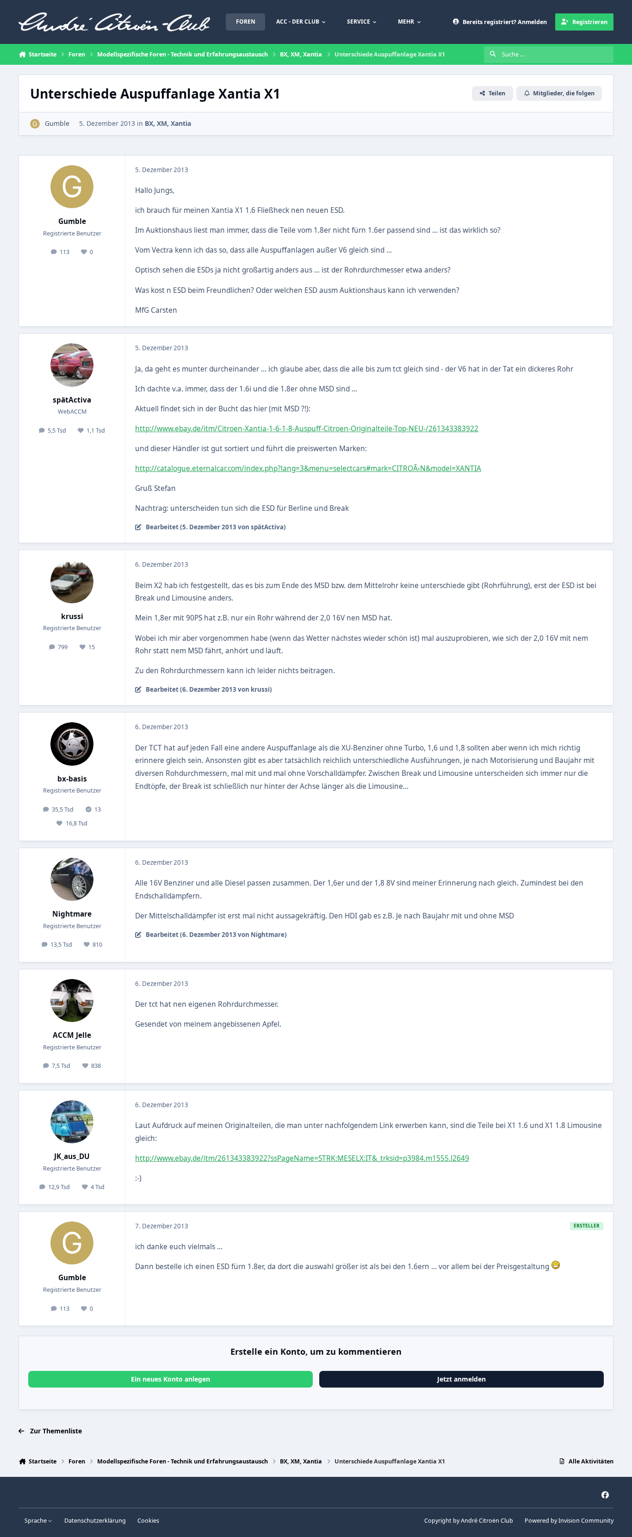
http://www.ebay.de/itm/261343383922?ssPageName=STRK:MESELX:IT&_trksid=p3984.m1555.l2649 (302, 1158)
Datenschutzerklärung (95, 1521)
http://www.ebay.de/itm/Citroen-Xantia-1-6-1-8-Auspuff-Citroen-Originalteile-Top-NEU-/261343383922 (306, 429)
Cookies (148, 1521)
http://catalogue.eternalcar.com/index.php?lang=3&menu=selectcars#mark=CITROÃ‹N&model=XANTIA (308, 468)
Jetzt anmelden (461, 1379)
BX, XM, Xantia (168, 123)
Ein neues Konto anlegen (170, 1379)
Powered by (569, 1521)
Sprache (36, 1521)
